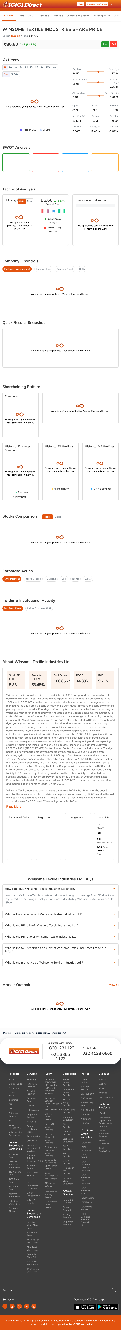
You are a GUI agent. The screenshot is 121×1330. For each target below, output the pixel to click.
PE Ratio (14, 74)
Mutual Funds (15, 1084)
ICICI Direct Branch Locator (32, 1175)
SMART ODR (33, 1140)
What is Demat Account (49, 1116)
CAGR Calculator (68, 1162)
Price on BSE (29, 129)
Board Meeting (33, 578)
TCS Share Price (32, 1234)
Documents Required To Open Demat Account (51, 1164)
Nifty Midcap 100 (87, 1104)
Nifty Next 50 (87, 1110)
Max (54, 67)
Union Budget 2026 (15, 1126)
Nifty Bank (86, 1119)
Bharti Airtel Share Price (32, 1248)
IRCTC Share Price (15, 1173)
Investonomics (105, 1097)
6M (26, 67)
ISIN (99, 838)
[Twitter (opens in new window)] (19, 1306)
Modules (103, 1092)
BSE (99, 824)
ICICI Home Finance (86, 1208)
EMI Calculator (68, 1125)
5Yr (42, 67)
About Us (31, 1121)
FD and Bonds (12, 1094)
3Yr (36, 67)
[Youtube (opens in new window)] (33, 1306)
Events (88, 578)
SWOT (31, 15)
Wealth (30, 1105)
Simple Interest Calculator (68, 1082)
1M (15, 67)
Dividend (51, 578)
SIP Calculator (68, 1154)
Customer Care (31, 1099)
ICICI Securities (85, 1155)
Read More (13, 806)
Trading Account (67, 1215)
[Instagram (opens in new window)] (12, 1306)
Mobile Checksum (104, 1142)
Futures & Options (13, 1114)
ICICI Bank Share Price (32, 1263)
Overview (9, 15)
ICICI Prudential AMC (86, 1190)
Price (6, 74)
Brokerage (32, 1079)
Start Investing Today (97, 4)
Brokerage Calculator (68, 1140)
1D (5, 67)
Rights (75, 578)
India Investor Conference (15, 1133)
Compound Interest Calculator (68, 1092)
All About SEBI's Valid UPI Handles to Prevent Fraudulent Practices (51, 1086)
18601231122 (60, 1048)
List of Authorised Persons (104, 1133)
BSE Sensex (86, 1098)
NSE (99, 833)
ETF (10, 1104)
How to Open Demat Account (51, 1204)
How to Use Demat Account (50, 1127)
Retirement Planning (32, 1085)
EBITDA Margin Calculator (68, 1102)
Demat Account (67, 1208)
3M (21, 67)
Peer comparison (101, 15)
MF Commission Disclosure (33, 1185)
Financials (58, 15)
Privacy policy (33, 1136)
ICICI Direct (86, 1202)
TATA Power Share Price (33, 1241)
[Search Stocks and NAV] (111, 4)
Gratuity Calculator (68, 1133)
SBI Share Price (13, 1155)
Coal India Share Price (32, 1255)
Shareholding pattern (78, 15)
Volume (46, 129)
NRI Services (33, 1110)
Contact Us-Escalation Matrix (32, 1129)
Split (64, 578)
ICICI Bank (86, 1142)
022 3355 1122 (60, 1056)
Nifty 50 (85, 1123)
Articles (102, 1079)
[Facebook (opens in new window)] (4, 1306)
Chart (21, 15)
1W (10, 67)
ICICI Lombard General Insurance (85, 1165)
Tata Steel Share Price (14, 1202)
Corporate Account (68, 1223)
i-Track (102, 1113)
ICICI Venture (87, 1197)
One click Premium (31, 1092)
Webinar (103, 1084)
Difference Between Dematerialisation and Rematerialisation (51, 1104)
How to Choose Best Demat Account (51, 1138)
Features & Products (32, 1167)
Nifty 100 (85, 1114)
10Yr (48, 67)
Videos (102, 1088)
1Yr (31, 67)
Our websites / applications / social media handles (105, 1121)
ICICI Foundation (86, 1148)
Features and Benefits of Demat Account (51, 1151)
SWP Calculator (68, 1147)
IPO (10, 1120)
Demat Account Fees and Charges (51, 1176)
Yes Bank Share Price (14, 1195)
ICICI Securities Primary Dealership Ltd (86, 1220)
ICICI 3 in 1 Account (68, 1201)
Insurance (13, 1100)
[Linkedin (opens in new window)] (26, 1306)
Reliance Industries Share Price (14, 1164)
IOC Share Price (13, 1187)
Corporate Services (32, 1115)
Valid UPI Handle (31, 1201)
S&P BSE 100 (87, 1094)
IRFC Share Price (14, 1180)
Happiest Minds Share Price (33, 1225)
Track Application (104, 1149)
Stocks (12, 1079)
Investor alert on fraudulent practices (33, 1148)
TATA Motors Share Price (33, 1270)
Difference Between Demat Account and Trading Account (51, 1190)
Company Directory (13, 1209)
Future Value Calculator (69, 1111)
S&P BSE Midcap (85, 1088)
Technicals (43, 15)
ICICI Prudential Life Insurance (86, 1178)
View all (114, 984)
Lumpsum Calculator (68, 1118)
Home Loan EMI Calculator (68, 1171)
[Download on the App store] (85, 1307)
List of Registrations (33, 1194)
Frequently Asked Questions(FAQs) (33, 1158)
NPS (11, 1108)
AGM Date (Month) (102, 849)
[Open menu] (117, 4)
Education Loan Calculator (68, 1181)
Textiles (15, 35)
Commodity (14, 1088)
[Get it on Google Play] (108, 1307)
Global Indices (84, 1080)
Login (80, 4)
